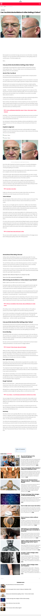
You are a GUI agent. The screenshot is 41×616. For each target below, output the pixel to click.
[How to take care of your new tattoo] (10, 510)
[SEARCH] (39, 4)
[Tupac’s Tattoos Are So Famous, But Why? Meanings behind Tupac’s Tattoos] (10, 545)
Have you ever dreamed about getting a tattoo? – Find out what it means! (30, 481)
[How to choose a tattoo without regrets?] (10, 522)
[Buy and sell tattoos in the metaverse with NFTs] (10, 460)
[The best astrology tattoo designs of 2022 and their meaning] (10, 499)
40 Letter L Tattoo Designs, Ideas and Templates (29, 565)
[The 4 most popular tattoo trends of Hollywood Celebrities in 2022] (10, 472)
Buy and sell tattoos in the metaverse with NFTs (28, 456)
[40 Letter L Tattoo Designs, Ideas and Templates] (10, 569)
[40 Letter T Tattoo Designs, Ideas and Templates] (10, 557)
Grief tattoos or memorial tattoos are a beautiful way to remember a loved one (30, 530)
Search (39, 579)
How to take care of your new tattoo (30, 506)
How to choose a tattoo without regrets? (29, 518)
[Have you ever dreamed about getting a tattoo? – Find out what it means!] (10, 484)
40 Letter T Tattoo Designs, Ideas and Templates (29, 553)
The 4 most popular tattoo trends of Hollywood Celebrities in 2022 (30, 468)
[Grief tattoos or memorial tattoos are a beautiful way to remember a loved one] (10, 533)
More (37, 465)
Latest (20, 1)
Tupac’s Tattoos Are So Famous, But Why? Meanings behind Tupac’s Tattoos (30, 542)
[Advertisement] (20, 46)
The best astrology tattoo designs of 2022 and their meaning (30, 495)
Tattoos (9, 454)
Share (2, 16)
